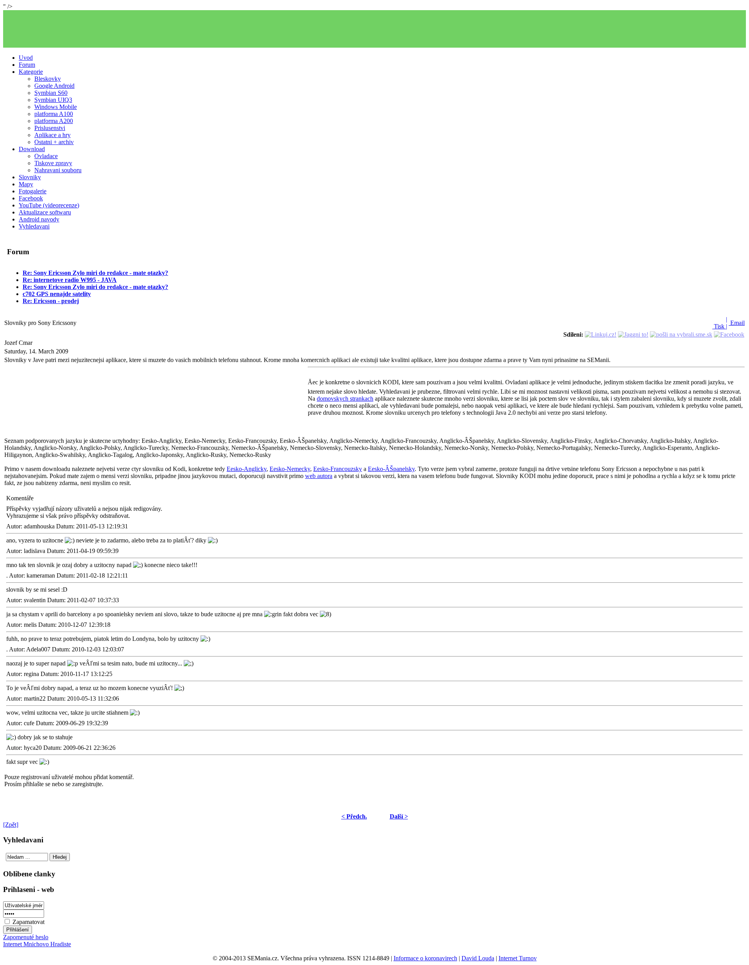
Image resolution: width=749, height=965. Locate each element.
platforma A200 (53, 121)
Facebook (31, 198)
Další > (399, 816)
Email (737, 322)
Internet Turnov (518, 958)
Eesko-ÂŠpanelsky (391, 469)
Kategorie (31, 71)
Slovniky (30, 177)
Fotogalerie (32, 191)
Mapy (26, 184)
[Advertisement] (374, 28)
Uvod (26, 57)
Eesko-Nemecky (290, 469)
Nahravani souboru (58, 170)
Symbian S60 (50, 92)
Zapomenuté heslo (25, 937)
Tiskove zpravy (53, 163)
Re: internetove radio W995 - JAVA (70, 279)
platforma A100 (53, 114)
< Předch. (354, 816)
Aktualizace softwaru (45, 212)
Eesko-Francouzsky (337, 469)
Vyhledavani (34, 226)
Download (32, 149)
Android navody (39, 219)
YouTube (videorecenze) (49, 205)
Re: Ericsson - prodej (51, 301)
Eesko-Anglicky (246, 469)
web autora (318, 476)
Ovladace (46, 156)
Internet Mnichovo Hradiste (37, 944)
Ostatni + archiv (54, 142)
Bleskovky (47, 78)
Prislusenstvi (49, 128)
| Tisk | (719, 323)
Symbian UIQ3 (53, 99)
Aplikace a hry (52, 135)
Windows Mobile (55, 106)
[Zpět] (10, 824)
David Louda (477, 958)
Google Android (54, 85)
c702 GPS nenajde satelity (57, 294)
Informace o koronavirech (425, 958)
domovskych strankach (345, 398)
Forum (27, 64)
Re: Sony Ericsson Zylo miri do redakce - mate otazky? (95, 272)
